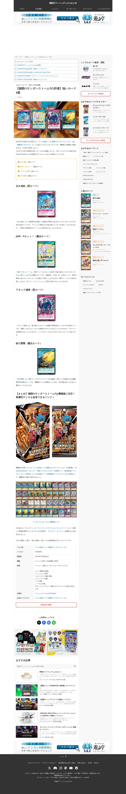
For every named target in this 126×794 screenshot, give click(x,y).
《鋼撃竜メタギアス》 (24, 145)
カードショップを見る (96, 94)
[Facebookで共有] (44, 623)
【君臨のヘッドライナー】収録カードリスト (55, 699)
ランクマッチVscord (88, 285)
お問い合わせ (81, 763)
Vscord (87, 777)
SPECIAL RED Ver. (88, 179)
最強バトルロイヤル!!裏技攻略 (91, 160)
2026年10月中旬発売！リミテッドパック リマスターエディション (37, 76)
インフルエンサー (104, 9)
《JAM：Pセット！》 (23, 272)
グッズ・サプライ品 (49, 679)
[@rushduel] (49, 768)
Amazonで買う (46, 605)
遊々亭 (95, 66)
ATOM (90, 763)
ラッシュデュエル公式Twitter (45, 593)
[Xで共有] (39, 623)
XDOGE (101, 285)
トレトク (96, 84)
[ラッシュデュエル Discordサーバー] (55, 768)
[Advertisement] (63, 40)
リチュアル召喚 (87, 172)
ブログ (22, 9)
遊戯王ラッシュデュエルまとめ (63, 3)
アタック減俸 (25, 171)
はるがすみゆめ (100, 281)
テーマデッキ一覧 (98, 156)
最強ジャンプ (31, 474)
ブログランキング (87, 288)
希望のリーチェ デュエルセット (50, 672)
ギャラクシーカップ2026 (25, 61)
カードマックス (98, 75)
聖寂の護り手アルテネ (100, 260)
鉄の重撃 (23, 176)
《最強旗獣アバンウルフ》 (55, 474)
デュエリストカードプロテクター (101, 106)
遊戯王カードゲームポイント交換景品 (93, 183)
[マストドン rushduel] (65, 768)
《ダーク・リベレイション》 (35, 281)
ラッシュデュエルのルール (90, 164)
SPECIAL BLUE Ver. (88, 175)
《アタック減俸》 (22, 325)
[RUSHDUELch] (71, 768)
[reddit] (76, 768)
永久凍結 (23, 162)
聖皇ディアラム (98, 229)
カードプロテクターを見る (95, 140)
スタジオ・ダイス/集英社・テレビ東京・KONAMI (72, 773)
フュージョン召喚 (100, 168)
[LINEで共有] (54, 623)
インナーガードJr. (99, 116)
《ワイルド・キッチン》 (56, 531)
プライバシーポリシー (49, 763)
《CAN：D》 (56, 275)
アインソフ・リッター (100, 214)
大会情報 (38, 9)
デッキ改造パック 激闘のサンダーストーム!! (54, 141)
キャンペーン (47, 721)
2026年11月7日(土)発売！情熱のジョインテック (32, 79)
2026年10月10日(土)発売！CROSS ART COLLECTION (33, 72)
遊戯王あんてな (87, 281)
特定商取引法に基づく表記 (66, 763)
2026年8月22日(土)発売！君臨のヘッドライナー (32, 69)
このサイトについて (33, 763)
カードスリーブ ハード (101, 128)
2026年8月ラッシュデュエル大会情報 (29, 65)
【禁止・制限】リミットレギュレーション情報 (95, 152)
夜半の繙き (97, 198)
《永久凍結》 (20, 222)
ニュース (55, 9)
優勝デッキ (86, 156)
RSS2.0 (96, 763)
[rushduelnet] (60, 768)
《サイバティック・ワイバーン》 (35, 528)
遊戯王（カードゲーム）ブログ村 (92, 292)
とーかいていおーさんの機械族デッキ (46, 522)
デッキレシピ (71, 9)
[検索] (75, 666)
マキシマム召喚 (87, 168)
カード (24, 85)
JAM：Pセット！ (26, 167)
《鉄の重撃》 (20, 379)
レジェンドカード (100, 172)
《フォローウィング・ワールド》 (61, 528)
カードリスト (87, 9)
